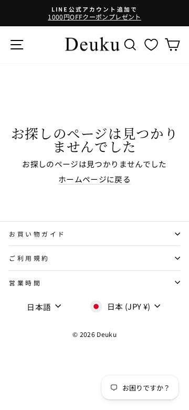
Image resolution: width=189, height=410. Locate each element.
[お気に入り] (151, 44)
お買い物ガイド (37, 233)
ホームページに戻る (94, 179)
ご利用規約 (29, 257)
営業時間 (25, 282)
